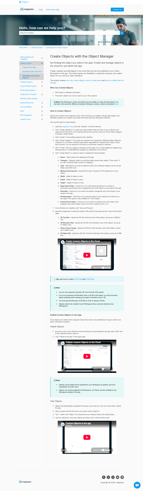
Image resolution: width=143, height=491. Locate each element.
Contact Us (117, 10)
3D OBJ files (90, 279)
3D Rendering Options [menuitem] (27, 90)
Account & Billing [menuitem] (26, 107)
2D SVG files (77, 279)
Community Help (52, 10)
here (117, 104)
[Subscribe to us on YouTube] (117, 477)
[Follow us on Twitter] (108, 477)
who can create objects (75, 80)
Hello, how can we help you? (42, 28)
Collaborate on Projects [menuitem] (28, 94)
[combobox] (69, 33)
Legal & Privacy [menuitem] (25, 119)
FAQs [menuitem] (22, 111)
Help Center (23, 47)
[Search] (122, 33)
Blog (41, 10)
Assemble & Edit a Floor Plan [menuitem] (32, 71)
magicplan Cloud (68, 126)
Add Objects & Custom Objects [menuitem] (31, 77)
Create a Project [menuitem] (26, 63)
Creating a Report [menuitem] (26, 82)
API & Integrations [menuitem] (26, 115)
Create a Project (37, 47)
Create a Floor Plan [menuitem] (29, 67)
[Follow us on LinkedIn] (122, 477)
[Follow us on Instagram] (113, 477)
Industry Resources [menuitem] (26, 103)
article (106, 204)
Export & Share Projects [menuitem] (28, 86)
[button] (42, 57)
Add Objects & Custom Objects (57, 47)
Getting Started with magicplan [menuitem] (27, 58)
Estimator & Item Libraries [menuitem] (28, 98)
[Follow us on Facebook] (103, 477)
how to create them (93, 80)
